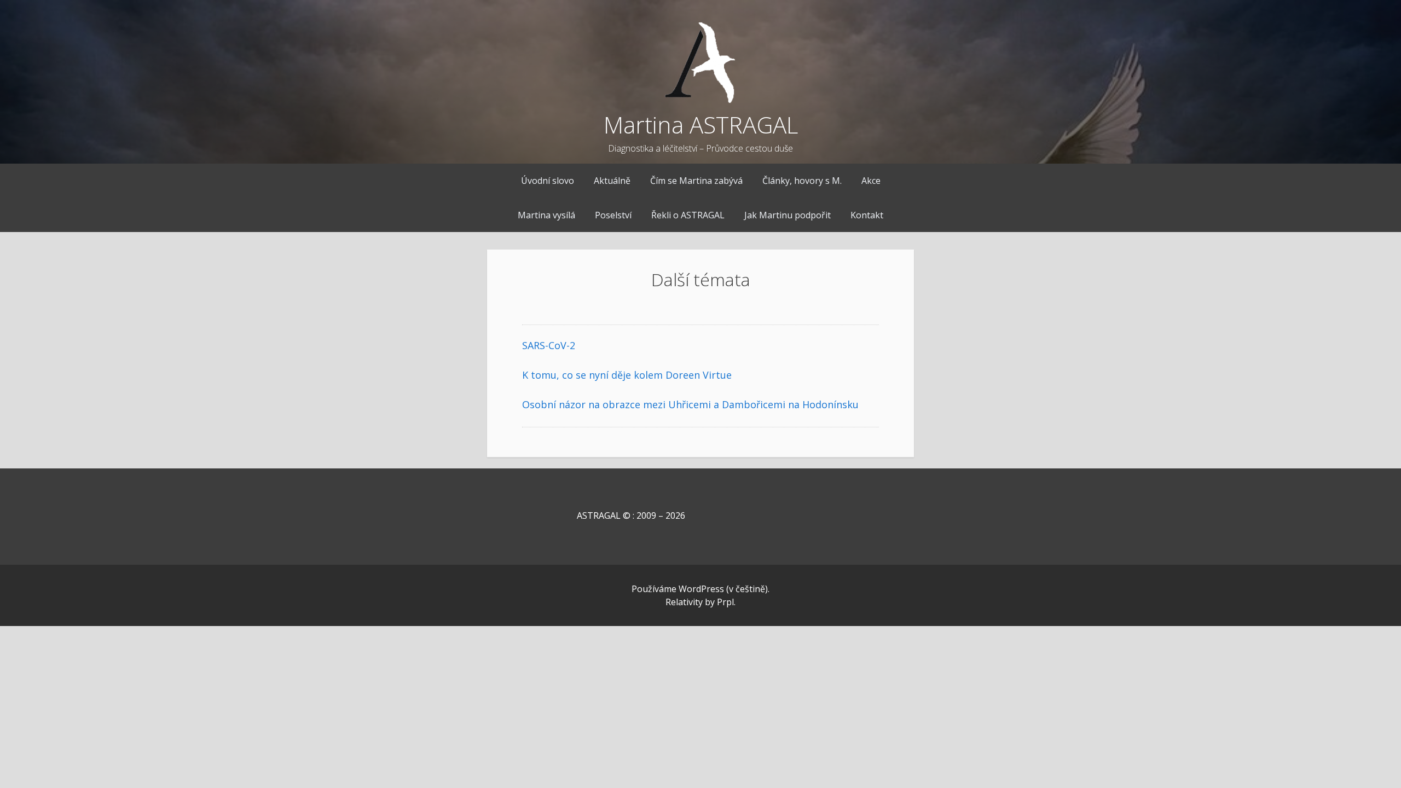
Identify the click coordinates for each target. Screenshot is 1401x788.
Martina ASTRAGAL (701, 124)
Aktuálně (612, 181)
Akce (871, 181)
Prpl (725, 602)
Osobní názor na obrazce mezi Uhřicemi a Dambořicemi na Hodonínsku (690, 404)
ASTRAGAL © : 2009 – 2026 (603, 515)
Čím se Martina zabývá (696, 181)
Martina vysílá (546, 215)
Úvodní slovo (547, 181)
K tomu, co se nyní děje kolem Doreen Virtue (627, 374)
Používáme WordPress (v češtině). (700, 589)
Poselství (613, 215)
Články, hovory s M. (802, 181)
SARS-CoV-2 (548, 345)
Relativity (684, 602)
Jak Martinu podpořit (787, 215)
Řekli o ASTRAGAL (688, 215)
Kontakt (866, 215)
